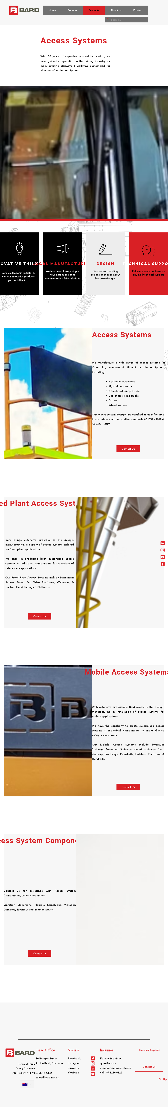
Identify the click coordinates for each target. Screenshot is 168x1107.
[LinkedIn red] (162, 543)
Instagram (74, 1063)
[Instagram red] (162, 550)
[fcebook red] (162, 564)
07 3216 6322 (114, 1072)
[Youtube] (162, 557)
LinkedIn (73, 1067)
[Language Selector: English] (27, 1084)
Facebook (74, 1058)
